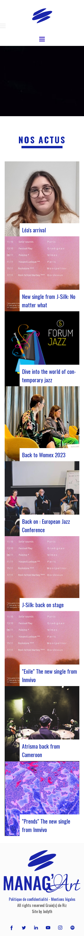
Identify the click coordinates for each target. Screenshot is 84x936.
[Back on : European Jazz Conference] (42, 498)
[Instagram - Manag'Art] (60, 927)
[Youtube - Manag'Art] (48, 927)
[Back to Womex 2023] (42, 423)
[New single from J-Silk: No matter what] (42, 273)
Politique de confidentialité (28, 899)
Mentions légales (63, 899)
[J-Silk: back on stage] (42, 573)
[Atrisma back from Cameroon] (42, 723)
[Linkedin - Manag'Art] (36, 927)
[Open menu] (3, 26)
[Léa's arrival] (42, 198)
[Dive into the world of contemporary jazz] (42, 348)
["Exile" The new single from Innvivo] (42, 648)
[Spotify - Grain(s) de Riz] (72, 927)
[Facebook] (11, 927)
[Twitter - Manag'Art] (24, 927)
